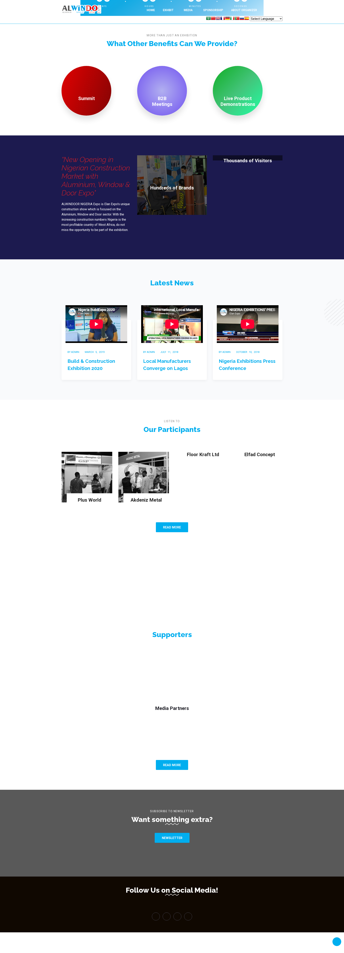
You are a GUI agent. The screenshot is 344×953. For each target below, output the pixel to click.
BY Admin (73, 351)
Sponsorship (213, 10)
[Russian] (241, 19)
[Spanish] (246, 19)
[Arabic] (208, 19)
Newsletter (172, 838)
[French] (222, 19)
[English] (218, 19)
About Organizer (244, 10)
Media (188, 10)
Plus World (89, 500)
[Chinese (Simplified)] (213, 19)
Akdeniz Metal (146, 500)
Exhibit (168, 10)
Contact (272, 10)
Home (151, 10)
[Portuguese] (237, 19)
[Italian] (232, 19)
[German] (227, 19)
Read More (172, 527)
